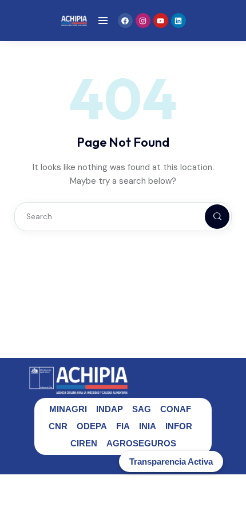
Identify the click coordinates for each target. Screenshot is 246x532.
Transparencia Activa (171, 461)
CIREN (83, 443)
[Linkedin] (178, 20)
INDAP (109, 409)
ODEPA (92, 426)
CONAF (175, 409)
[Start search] (208, 216)
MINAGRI (68, 409)
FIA (123, 426)
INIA (147, 426)
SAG (141, 409)
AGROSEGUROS (141, 443)
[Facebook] (125, 20)
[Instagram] (143, 20)
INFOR (178, 426)
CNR (58, 426)
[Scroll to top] (229, 502)
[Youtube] (160, 20)
